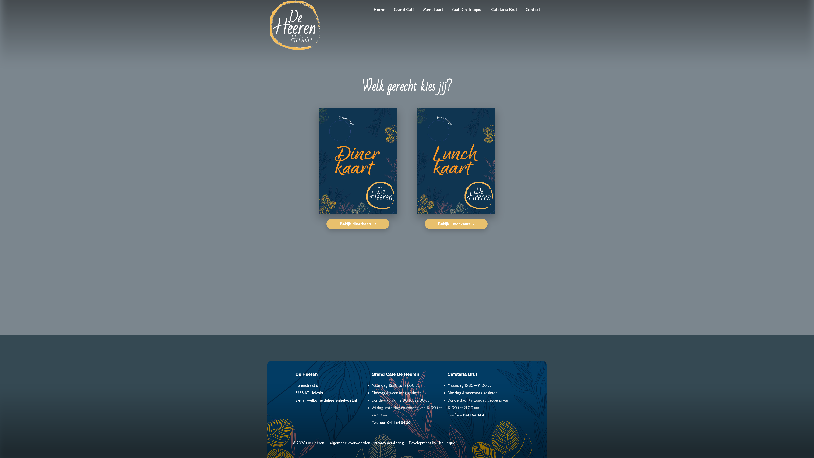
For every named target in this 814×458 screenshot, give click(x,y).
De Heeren (315, 443)
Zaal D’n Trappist (467, 9)
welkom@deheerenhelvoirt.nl (332, 400)
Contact (532, 9)
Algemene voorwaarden (349, 443)
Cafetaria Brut (504, 9)
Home (379, 9)
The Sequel (446, 443)
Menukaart (433, 9)
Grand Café (404, 9)
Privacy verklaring (389, 443)
